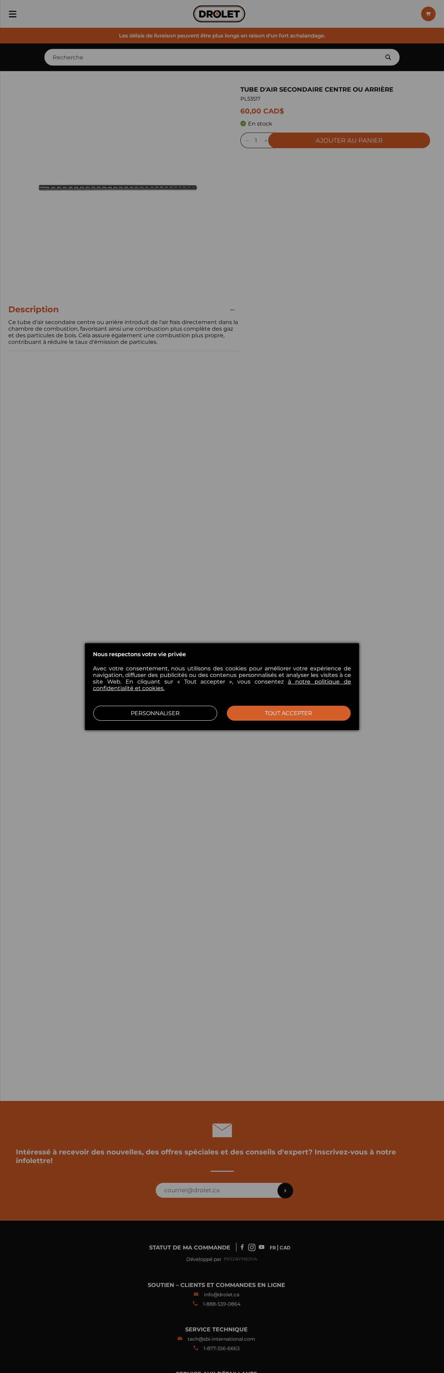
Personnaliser (155, 713)
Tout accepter (288, 713)
